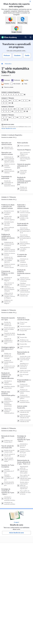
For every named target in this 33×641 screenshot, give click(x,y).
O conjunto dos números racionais (25, 211)
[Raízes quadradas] (15, 94)
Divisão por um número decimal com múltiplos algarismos (8, 260)
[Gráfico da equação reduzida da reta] (22, 111)
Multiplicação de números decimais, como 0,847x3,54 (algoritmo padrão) (9, 159)
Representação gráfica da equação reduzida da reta (25, 416)
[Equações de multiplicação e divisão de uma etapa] (7, 109)
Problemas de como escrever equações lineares (9, 367)
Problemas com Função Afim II (8, 441)
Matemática (8, 63)
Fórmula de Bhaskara (23, 455)
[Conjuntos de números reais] (2, 103)
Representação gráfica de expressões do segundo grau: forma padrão (24, 470)
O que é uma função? (23, 323)
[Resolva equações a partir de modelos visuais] (2, 109)
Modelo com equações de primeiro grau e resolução (8, 356)
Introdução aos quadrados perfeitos (9, 503)
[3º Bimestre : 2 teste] (17, 117)
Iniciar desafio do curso (8, 128)
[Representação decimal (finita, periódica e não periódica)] (22, 100)
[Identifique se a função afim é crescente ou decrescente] (5, 111)
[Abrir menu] (30, 37)
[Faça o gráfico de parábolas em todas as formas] (2, 120)
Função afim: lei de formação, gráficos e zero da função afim (25, 359)
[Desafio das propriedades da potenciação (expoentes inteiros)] (12, 94)
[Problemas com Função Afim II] (2, 117)
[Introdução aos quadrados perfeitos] (20, 117)
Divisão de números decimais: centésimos (9, 166)
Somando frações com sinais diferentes (9, 223)
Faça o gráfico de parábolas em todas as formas (25, 492)
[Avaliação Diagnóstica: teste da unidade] (25, 94)
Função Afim (23, 337)
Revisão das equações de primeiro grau (7, 324)
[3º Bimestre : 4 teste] (5, 120)
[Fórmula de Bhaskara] (25, 117)
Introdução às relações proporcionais (8, 382)
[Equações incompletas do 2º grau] (12, 117)
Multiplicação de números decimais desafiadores (9, 244)
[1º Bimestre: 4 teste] (10, 103)
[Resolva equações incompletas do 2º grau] (15, 117)
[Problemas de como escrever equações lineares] (12, 109)
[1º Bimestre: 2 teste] (20, 100)
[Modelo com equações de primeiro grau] (22, 94)
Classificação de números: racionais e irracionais (25, 279)
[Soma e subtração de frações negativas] (2, 100)
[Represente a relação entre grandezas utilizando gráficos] (20, 109)
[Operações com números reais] (7, 103)
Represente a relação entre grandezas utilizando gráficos (9, 411)
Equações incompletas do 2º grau (9, 471)
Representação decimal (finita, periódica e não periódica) (24, 217)
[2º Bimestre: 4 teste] (25, 111)
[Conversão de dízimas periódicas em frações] (25, 100)
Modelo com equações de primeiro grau (23, 189)
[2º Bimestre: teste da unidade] (27, 111)
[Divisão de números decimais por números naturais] (7, 100)
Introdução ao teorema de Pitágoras (8, 279)
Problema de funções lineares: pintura (8, 362)
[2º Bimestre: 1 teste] (15, 109)
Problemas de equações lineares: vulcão (25, 386)
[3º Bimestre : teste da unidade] (7, 120)
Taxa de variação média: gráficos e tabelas (8, 460)
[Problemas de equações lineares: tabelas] (15, 111)
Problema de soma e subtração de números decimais (25, 290)
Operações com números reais (24, 295)
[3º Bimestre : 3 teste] (27, 117)
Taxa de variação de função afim (9, 455)
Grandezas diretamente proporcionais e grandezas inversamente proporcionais (8, 402)
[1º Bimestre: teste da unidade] (12, 103)
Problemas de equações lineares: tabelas (25, 391)
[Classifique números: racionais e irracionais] (5, 103)
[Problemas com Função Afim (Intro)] (30, 109)
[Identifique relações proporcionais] (17, 109)
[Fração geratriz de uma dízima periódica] (27, 100)
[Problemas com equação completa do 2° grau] (22, 117)
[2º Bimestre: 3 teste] (12, 111)
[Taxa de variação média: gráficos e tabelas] (7, 117)
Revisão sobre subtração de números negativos (9, 218)
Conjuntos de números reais (24, 265)
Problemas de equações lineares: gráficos (25, 397)
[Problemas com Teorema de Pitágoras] (17, 100)
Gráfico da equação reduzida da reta (25, 411)
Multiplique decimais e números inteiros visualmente (9, 249)
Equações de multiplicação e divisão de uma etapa (8, 341)
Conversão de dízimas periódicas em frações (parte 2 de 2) (25, 237)
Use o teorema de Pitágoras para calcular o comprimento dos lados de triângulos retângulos (25, 156)
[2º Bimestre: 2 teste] (22, 109)
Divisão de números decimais (9, 254)
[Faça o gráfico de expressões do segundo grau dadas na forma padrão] (30, 117)
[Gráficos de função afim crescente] (7, 111)
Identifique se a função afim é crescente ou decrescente (24, 366)
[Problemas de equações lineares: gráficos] (17, 111)
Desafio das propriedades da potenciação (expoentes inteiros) (9, 183)
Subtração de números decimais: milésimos (9, 171)
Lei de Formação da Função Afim (25, 329)
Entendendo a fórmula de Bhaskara (24, 445)
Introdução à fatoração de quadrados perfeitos (9, 498)
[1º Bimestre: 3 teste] (30, 100)
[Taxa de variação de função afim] (5, 117)
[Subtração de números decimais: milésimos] (10, 94)
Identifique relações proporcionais (9, 387)
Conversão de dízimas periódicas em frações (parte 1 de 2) (25, 230)
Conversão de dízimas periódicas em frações (25, 244)
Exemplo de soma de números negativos (9, 212)
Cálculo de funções (25, 326)
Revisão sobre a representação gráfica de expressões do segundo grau (24, 485)
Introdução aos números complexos (24, 260)
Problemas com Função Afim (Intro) (25, 340)
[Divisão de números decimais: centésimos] (7, 94)
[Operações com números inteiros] (2, 94)
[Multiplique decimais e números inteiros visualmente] (5, 100)
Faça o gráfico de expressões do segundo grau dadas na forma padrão (25, 478)
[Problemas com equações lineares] (20, 111)
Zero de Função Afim (24, 375)
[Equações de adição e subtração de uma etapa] (5, 109)
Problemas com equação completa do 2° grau (25, 451)
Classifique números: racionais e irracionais (25, 285)
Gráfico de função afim (25, 347)
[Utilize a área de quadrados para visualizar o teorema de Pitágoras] (15, 100)
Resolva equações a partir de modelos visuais (9, 329)
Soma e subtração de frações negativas (9, 229)
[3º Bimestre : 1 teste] (10, 117)
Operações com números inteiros (8, 148)
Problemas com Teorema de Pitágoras (8, 302)
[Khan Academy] (8, 37)
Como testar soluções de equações (23, 172)
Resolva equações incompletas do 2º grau (9, 484)
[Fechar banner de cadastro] (30, 43)
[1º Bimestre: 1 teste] (10, 100)
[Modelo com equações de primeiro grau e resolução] (10, 109)
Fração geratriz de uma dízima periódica (25, 249)
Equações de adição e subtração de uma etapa (9, 335)
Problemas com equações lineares (25, 401)
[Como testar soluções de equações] (20, 94)
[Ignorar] (30, 1)
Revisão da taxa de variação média (9, 451)
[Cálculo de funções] (25, 109)
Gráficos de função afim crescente (25, 371)
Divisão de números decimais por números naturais (9, 266)
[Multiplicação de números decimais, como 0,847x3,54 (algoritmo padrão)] (5, 94)
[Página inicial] (2, 64)
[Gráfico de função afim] (2, 111)
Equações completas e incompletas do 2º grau (9, 477)
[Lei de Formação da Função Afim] (27, 109)
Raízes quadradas (24, 145)
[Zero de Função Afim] (10, 111)
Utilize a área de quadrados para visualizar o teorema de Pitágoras (9, 296)
